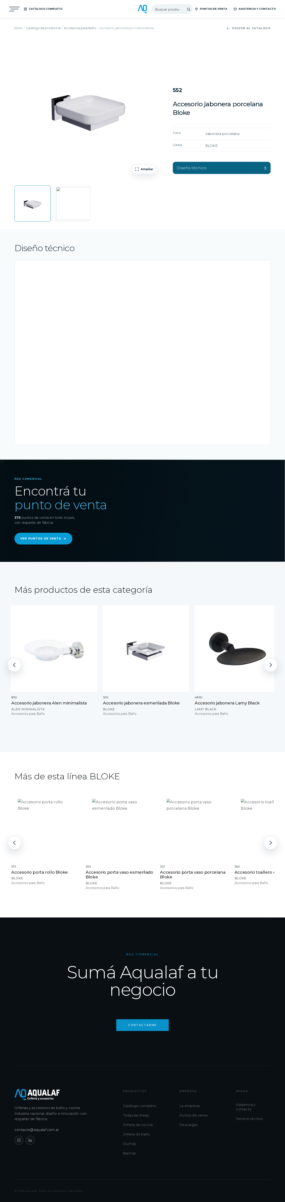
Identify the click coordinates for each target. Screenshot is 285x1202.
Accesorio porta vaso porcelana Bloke (192, 875)
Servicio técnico (249, 1118)
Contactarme (142, 1025)
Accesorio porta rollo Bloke (39, 872)
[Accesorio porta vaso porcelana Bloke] (194, 826)
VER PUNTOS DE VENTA (43, 538)
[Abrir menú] (14, 9)
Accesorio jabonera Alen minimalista (49, 703)
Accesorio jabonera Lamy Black (227, 703)
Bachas (129, 1153)
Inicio (18, 28)
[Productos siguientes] (270, 665)
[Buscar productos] (188, 9)
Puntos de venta (193, 1115)
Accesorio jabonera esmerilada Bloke (141, 703)
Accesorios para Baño (80, 28)
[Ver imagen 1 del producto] (32, 203)
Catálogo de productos (43, 28)
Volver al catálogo (251, 28)
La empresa (189, 1106)
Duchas (129, 1144)
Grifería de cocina (138, 1125)
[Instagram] (18, 1140)
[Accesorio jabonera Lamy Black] (237, 648)
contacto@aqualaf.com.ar (36, 1130)
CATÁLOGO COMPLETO (45, 8)
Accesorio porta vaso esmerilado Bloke (119, 875)
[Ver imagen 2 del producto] (73, 203)
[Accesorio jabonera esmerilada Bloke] (146, 648)
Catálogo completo (139, 1106)
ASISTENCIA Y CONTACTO (257, 8)
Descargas (188, 1125)
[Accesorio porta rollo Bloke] (45, 826)
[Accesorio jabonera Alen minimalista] (54, 648)
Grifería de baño (136, 1134)
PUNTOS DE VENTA (213, 8)
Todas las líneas (136, 1115)
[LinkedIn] (30, 1140)
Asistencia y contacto (246, 1106)
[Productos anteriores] (14, 665)
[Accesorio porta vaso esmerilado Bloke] (119, 826)
